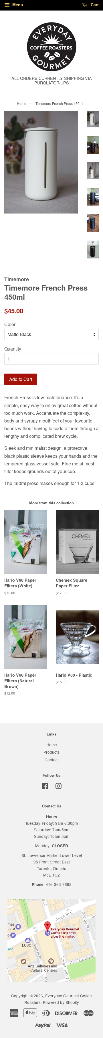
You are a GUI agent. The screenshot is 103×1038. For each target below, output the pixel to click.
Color (9, 324)
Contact (52, 760)
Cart (94, 4)
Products (51, 752)
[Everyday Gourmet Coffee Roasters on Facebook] (45, 787)
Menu (17, 4)
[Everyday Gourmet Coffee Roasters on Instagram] (58, 787)
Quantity (12, 348)
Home (21, 103)
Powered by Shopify (61, 1002)
